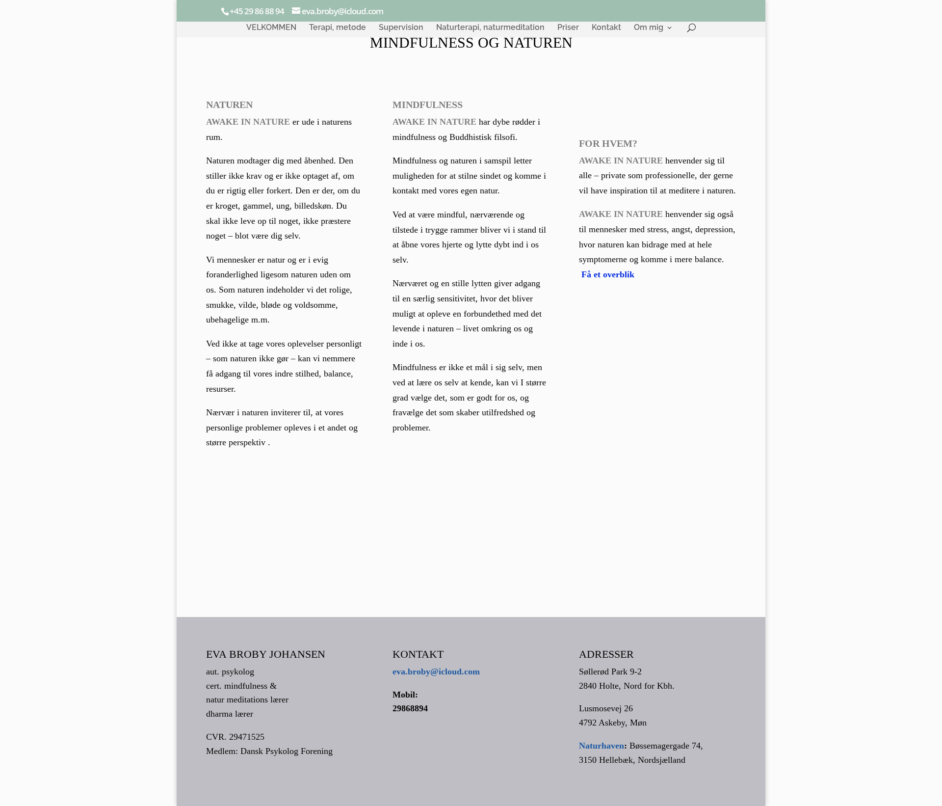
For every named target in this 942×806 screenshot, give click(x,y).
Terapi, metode (337, 28)
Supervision (401, 28)
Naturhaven (601, 746)
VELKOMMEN (271, 28)
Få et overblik (607, 274)
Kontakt (606, 28)
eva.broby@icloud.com (436, 671)
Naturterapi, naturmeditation (490, 28)
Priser (568, 28)
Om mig (648, 28)
